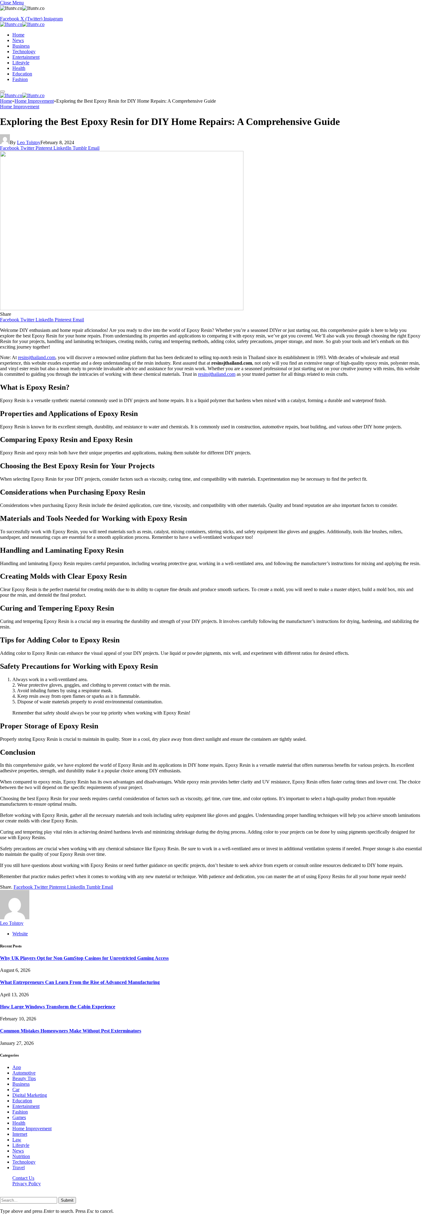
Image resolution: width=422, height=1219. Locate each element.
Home (18, 34)
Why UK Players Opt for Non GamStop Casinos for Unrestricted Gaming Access (84, 958)
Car (15, 1089)
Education (22, 73)
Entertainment (26, 57)
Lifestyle (20, 62)
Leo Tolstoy (28, 142)
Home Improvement (19, 106)
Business (21, 46)
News (18, 40)
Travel (18, 1167)
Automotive (24, 1072)
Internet (19, 1134)
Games (19, 1117)
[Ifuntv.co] (22, 24)
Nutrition (21, 1156)
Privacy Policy (26, 1183)
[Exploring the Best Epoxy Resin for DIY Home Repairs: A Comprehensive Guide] (121, 308)
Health (18, 68)
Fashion (20, 79)
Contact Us (23, 1178)
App (16, 1067)
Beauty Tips (24, 1078)
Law (16, 1139)
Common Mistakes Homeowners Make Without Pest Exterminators (70, 1030)
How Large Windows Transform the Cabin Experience (57, 1006)
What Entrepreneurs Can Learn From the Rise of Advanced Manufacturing (80, 982)
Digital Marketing (29, 1095)
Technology (24, 51)
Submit (67, 1200)
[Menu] (2, 91)
